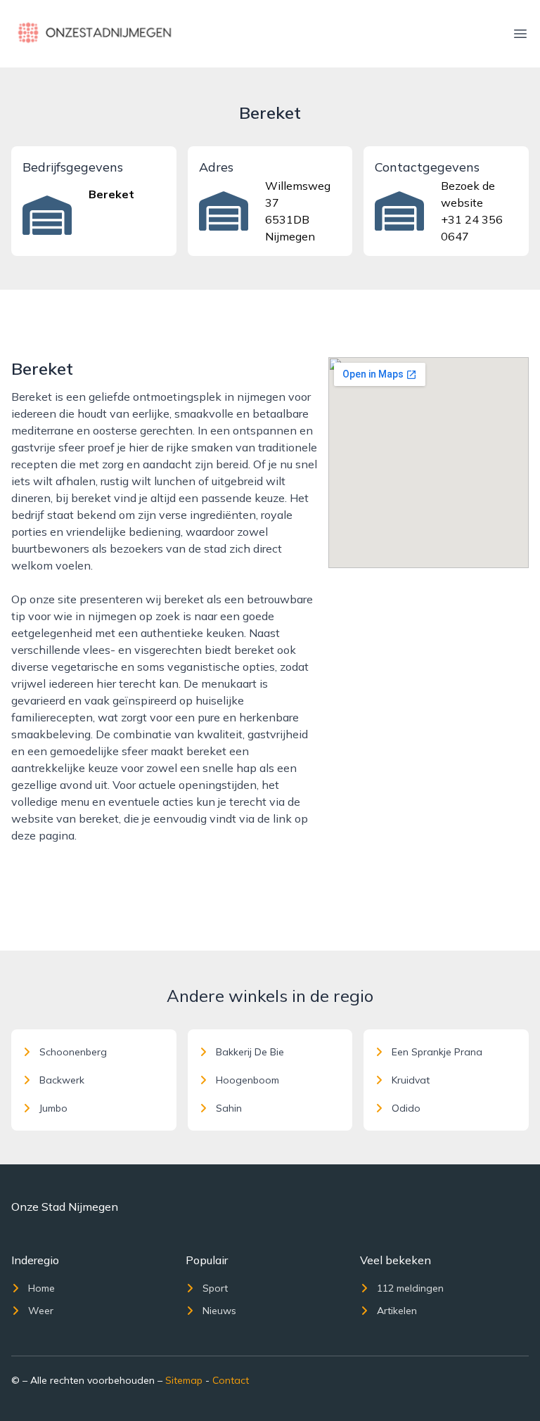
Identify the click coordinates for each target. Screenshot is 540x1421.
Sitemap (183, 1380)
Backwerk (61, 1080)
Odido (406, 1108)
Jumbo (53, 1108)
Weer (40, 1310)
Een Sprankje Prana (437, 1052)
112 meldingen (410, 1288)
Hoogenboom (247, 1080)
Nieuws (219, 1310)
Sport (215, 1288)
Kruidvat (411, 1080)
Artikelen (397, 1310)
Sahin (229, 1108)
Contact (230, 1380)
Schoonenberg (73, 1052)
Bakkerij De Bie (250, 1052)
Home (41, 1288)
